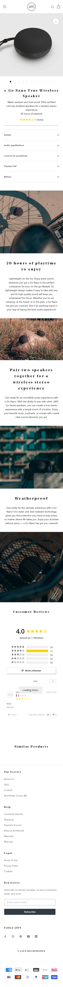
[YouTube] (28, 936)
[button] (49, 714)
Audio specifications (14, 145)
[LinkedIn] (36, 936)
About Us (9, 779)
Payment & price (13, 825)
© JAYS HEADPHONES (32, 951)
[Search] (52, 6)
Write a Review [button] (33, 670)
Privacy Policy (11, 865)
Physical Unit (10, 166)
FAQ (6, 784)
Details (7, 134)
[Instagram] (13, 936)
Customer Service (13, 814)
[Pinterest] (20, 936)
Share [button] (13, 714)
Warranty (8, 836)
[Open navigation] (4, 7)
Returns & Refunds (14, 830)
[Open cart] (58, 6)
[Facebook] (5, 936)
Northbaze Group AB (15, 795)
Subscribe (30, 911)
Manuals (8, 841)
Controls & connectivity (15, 155)
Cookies (8, 871)
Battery (7, 176)
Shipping (9, 819)
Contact (8, 790)
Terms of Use (11, 860)
